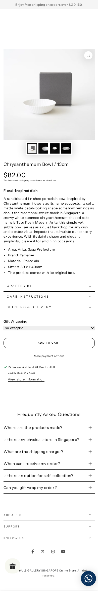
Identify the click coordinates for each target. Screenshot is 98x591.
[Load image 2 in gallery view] (43, 148)
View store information (26, 379)
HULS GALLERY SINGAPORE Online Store (47, 570)
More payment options (49, 356)
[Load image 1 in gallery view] (32, 148)
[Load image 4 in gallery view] (66, 148)
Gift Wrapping (15, 321)
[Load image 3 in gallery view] (55, 148)
